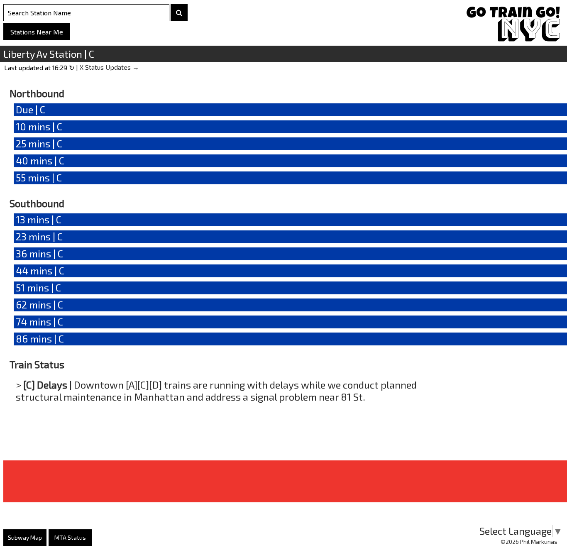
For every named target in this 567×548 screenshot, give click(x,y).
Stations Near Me (36, 32)
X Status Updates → (109, 67)
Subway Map (25, 537)
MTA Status (70, 537)
